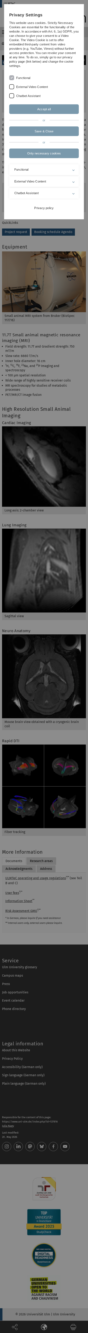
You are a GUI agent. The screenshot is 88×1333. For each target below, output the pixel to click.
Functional (23, 78)
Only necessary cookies (44, 153)
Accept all (44, 109)
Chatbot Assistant (28, 96)
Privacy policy (44, 208)
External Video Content (32, 87)
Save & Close (44, 131)
